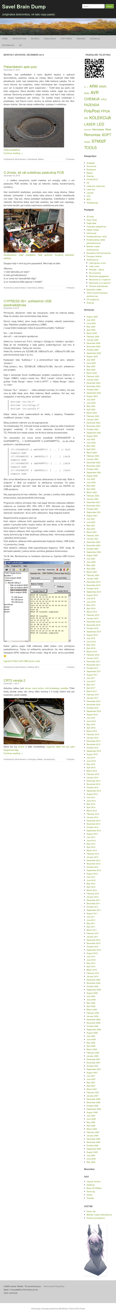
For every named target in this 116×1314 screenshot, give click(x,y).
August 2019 (92, 595)
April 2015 (91, 767)
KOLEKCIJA (100, 117)
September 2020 (94, 552)
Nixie (108, 129)
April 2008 (91, 1046)
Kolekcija (95, 38)
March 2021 (92, 532)
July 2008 (91, 1036)
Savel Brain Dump (24, 6)
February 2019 (93, 615)
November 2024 (93, 386)
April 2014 (91, 807)
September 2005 (94, 1148)
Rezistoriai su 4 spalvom (100, 279)
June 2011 (91, 920)
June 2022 (91, 482)
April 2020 (91, 568)
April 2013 (91, 847)
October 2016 (92, 707)
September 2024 (94, 392)
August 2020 (92, 555)
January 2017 (92, 697)
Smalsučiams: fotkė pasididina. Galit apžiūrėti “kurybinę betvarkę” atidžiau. (39, 256)
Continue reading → (13, 153)
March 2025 (92, 372)
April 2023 (91, 449)
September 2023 (94, 432)
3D (85, 87)
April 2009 (91, 1006)
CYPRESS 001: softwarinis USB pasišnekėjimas (28, 303)
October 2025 (92, 349)
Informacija (8, 45)
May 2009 (91, 1002)
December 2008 (93, 1019)
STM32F (99, 141)
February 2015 (93, 774)
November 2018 (93, 624)
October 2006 (92, 1105)
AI (87, 87)
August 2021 (92, 515)
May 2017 (91, 684)
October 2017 (92, 668)
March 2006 (92, 1128)
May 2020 (91, 565)
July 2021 (91, 518)
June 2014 (91, 800)
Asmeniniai (91, 166)
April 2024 (91, 409)
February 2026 (93, 336)
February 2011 (93, 933)
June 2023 (91, 442)
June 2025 (91, 363)
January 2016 (92, 737)
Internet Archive (93, 1181)
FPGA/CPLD (92, 179)
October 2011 (92, 906)
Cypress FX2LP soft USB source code (22, 661)
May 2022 (91, 485)
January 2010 (92, 976)
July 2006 (91, 1115)
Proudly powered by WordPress (55, 1308)
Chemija (90, 176)
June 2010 (91, 959)
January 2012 (92, 896)
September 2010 (94, 949)
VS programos (93, 299)
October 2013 (92, 827)
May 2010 (91, 963)
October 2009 (92, 986)
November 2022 (93, 465)
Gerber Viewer (93, 229)
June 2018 (91, 641)
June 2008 (91, 1039)
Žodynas (81, 38)
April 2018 (91, 648)
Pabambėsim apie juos (20, 66)
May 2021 (91, 525)
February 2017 (93, 694)
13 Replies (70, 159)
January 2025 (92, 379)
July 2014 (91, 797)
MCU (37, 667)
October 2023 (92, 429)
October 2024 (92, 389)
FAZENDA (91, 104)
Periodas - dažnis (96, 269)
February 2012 (93, 893)
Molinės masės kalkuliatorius (99, 1214)
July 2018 (91, 638)
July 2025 (91, 359)
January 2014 (92, 817)
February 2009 (93, 1012)
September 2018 (94, 631)
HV (86, 118)
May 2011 (91, 923)
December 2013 (93, 820)
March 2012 (92, 890)
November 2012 (93, 863)
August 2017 (92, 674)
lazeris (21, 746)
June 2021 (91, 522)
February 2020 (93, 575)
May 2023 (91, 445)
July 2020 (91, 558)
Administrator (20, 159)
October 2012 (92, 867)
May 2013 (91, 843)
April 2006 (91, 1125)
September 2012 (94, 870)
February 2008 (93, 1052)
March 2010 (92, 969)
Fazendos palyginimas (96, 226)
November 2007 (93, 1062)
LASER (89, 124)
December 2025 (93, 343)
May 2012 (91, 883)
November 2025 (93, 346)
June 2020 (91, 561)
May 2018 (91, 644)
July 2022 (91, 479)
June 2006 (91, 1118)
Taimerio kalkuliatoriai (98, 286)
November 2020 (93, 545)
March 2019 (92, 611)
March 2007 (92, 1089)
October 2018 (92, 628)
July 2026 (91, 319)
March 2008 (92, 1049)
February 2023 (93, 455)
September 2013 (94, 830)
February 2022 (93, 495)
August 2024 (92, 396)
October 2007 (92, 1065)
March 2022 (92, 492)
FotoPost (92, 110)
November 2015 (93, 744)
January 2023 (92, 459)
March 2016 (92, 731)
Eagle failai (50, 38)
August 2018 (92, 634)
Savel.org (91, 1191)
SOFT (106, 134)
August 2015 (92, 754)
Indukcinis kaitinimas (96, 186)
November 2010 (93, 943)
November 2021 (93, 505)
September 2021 (94, 512)
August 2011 (92, 913)
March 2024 (92, 412)
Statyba (87, 142)
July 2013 (91, 837)
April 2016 (91, 727)
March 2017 (92, 691)
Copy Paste (66, 38)
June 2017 (91, 681)
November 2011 (93, 903)
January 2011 (92, 936)
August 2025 (92, 356)
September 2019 (94, 591)
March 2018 (92, 651)
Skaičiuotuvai (19, 38)
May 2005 (91, 1162)
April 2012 (91, 886)
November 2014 (93, 784)
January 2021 (92, 538)
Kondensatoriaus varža (97, 236)
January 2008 (92, 1055)
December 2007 (93, 1059)
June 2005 (91, 1158)
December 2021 (93, 502)
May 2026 (91, 326)
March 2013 (92, 850)
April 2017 (91, 687)
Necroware (98, 129)
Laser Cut (91, 189)
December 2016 (93, 701)
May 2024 (91, 406)
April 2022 (91, 489)
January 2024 (92, 419)
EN (20, 45)
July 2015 (91, 757)
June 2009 (91, 999)
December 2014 (93, 780)
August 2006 (92, 1112)
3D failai (35, 38)
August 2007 (92, 1072)
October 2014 (92, 787)
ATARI (102, 86)
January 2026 (92, 339)
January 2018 (92, 658)
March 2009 (92, 1009)
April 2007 (91, 1085)
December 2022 (93, 462)
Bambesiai (32, 159)
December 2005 (93, 1138)
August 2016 (92, 714)
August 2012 (92, 873)
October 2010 (92, 946)
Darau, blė (91, 1211)
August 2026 (92, 316)
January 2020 (92, 578)
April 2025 (91, 369)
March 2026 (92, 333)
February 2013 (93, 853)
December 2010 (93, 939)
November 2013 (93, 823)
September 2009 (94, 989)
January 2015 (92, 777)
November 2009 (93, 983)
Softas (89, 1194)
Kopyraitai (59, 1286)
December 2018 (93, 621)
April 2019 (91, 608)
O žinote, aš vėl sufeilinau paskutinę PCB (34, 172)
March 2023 (92, 452)
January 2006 (92, 1135)
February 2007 (93, 1092)
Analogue (32, 759)
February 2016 (93, 734)
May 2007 (91, 1082)
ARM (93, 86)
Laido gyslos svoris (97, 262)
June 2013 (91, 840)
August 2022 (92, 475)
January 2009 (92, 1016)
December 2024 (93, 382)
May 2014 (91, 804)
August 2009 (92, 992)
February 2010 (93, 973)
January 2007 (92, 1095)
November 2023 (93, 426)
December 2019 (93, 581)
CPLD (104, 99)
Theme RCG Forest (77, 1308)
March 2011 (92, 929)
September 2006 (94, 1109)
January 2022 (92, 498)
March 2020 (92, 571)
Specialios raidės (94, 289)
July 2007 (91, 1075)
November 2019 (93, 585)
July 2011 (91, 916)
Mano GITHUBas (94, 1188)
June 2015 (91, 760)
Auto (86, 93)
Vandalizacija (49, 759)
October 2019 (92, 588)
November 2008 (93, 1022)
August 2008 (92, 1032)
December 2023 (93, 422)
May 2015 (91, 764)
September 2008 (94, 1029)
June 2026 (91, 323)
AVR (95, 92)
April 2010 (91, 966)
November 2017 (93, 664)
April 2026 (91, 329)
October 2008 (92, 1026)
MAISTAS (87, 130)
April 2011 (91, 926)
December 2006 (93, 1099)
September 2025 (94, 353)
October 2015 (92, 747)
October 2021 (92, 508)
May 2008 (91, 1042)
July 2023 (91, 439)
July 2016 (91, 717)
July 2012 (91, 876)
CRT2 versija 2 (14, 680)
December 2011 (93, 900)
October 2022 (92, 469)
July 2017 (91, 678)
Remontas (92, 134)
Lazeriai (90, 192)
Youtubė (90, 1198)
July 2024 (91, 399)
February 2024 (93, 416)
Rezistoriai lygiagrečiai (99, 276)
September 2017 (94, 671)
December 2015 (93, 741)
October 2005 (92, 1145)
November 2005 (93, 1142)
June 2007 (91, 1079)
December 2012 (93, 860)
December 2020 (93, 542)
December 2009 (93, 979)
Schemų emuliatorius (96, 1217)
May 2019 (91, 605)
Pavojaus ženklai (94, 256)
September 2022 (94, 472)
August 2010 (92, 953)
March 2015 (92, 770)
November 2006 (93, 1102)
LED (100, 124)
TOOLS (90, 147)
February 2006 (93, 1132)
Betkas (41, 159)
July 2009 (91, 996)
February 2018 (93, 654)
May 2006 (91, 1122)
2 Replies (70, 667)
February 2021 (93, 535)
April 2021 (91, 528)
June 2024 (91, 402)
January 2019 (92, 618)
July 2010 (91, 956)
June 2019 (91, 601)
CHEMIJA (92, 98)
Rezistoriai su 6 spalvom (100, 282)
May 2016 (91, 724)
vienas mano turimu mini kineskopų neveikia (46, 688)
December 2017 (93, 661)
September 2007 (94, 1069)
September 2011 (94, 910)
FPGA (105, 111)
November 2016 (93, 704)
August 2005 (92, 1152)
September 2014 (94, 790)
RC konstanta (95, 272)
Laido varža (94, 266)
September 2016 (94, 711)
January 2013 (92, 857)
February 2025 (93, 376)
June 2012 (91, 880)
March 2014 (92, 810)
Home (5, 38)
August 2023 (92, 435)
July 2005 (91, 1155)
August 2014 (92, 794)
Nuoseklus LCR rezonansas (99, 253)
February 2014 (93, 813)
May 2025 (91, 366)
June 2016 (91, 721)
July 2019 (91, 598)
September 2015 (94, 750)
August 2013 (92, 833)
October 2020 (92, 548)
